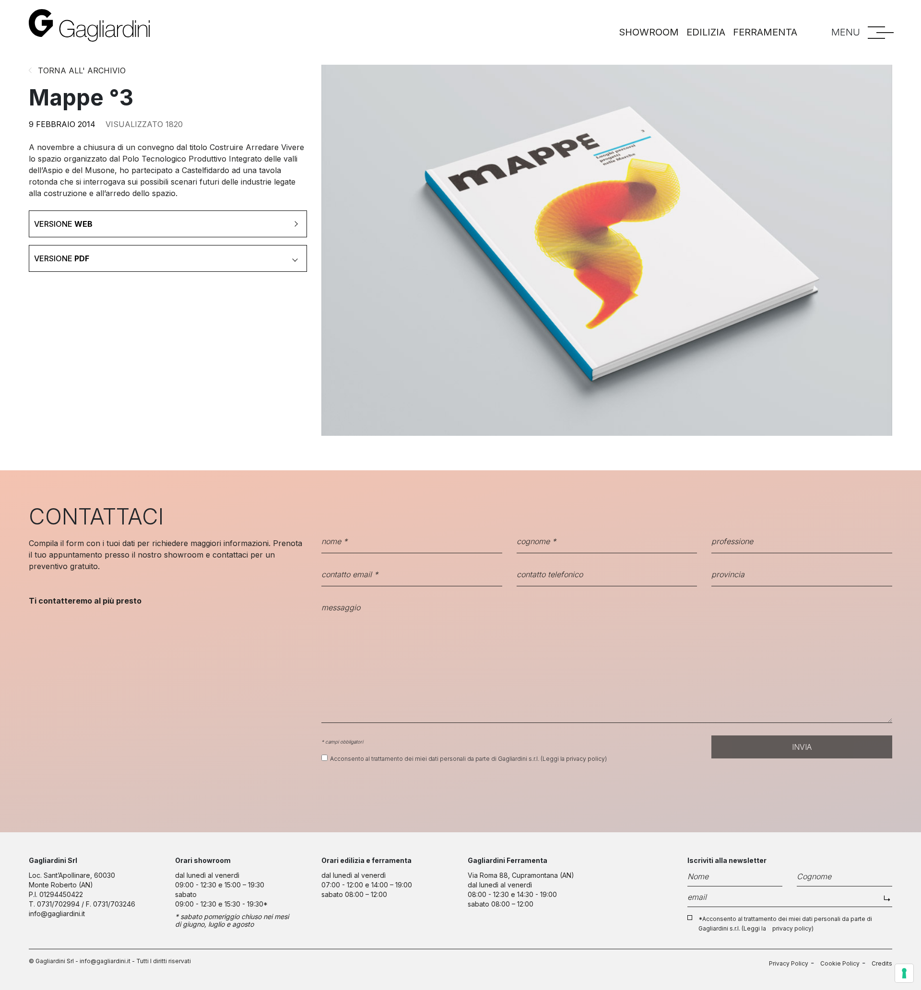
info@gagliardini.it (57, 913)
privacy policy (585, 758)
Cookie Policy (840, 963)
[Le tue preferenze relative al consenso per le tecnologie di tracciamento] (904, 973)
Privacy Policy (788, 963)
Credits (882, 963)
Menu (845, 32)
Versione (63, 224)
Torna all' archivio (82, 70)
